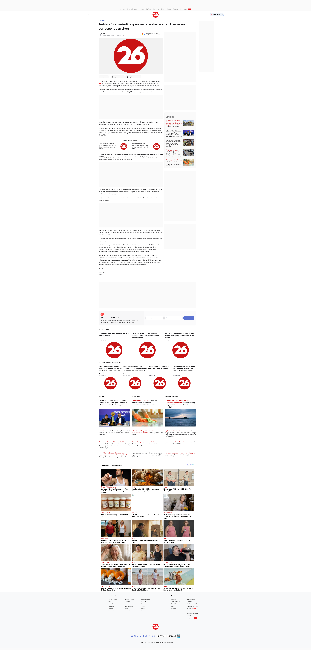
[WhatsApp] (149, 636)
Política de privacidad (192, 606)
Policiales (111, 608)
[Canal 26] (155, 627)
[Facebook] (132, 636)
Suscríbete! (189, 318)
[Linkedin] (143, 636)
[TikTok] (146, 636)
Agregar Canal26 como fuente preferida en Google (153, 34)
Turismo (143, 611)
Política (102, 396)
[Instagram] (135, 636)
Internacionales (171, 396)
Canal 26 (104, 33)
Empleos (189, 615)
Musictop (173, 608)
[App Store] (161, 636)
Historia (143, 604)
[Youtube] (140, 636)
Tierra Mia (173, 604)
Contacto (189, 601)
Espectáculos (112, 604)
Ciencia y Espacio (145, 599)
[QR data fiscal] (178, 637)
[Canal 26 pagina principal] (156, 17)
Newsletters (192, 618)
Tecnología (111, 611)
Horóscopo (111, 606)
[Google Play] (171, 636)
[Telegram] (152, 636)
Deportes (127, 601)
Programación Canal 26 (193, 611)
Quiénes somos (191, 599)
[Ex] (137, 636)
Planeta (143, 606)
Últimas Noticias (113, 599)
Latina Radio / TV (175, 601)
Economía (136, 396)
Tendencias (128, 611)
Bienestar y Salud (129, 599)
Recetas (143, 608)
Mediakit (191, 608)
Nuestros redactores (192, 613)
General (127, 604)
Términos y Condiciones (152, 642)
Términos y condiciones (193, 604)
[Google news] (155, 636)
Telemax (173, 606)
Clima (110, 601)
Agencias (101, 20)
